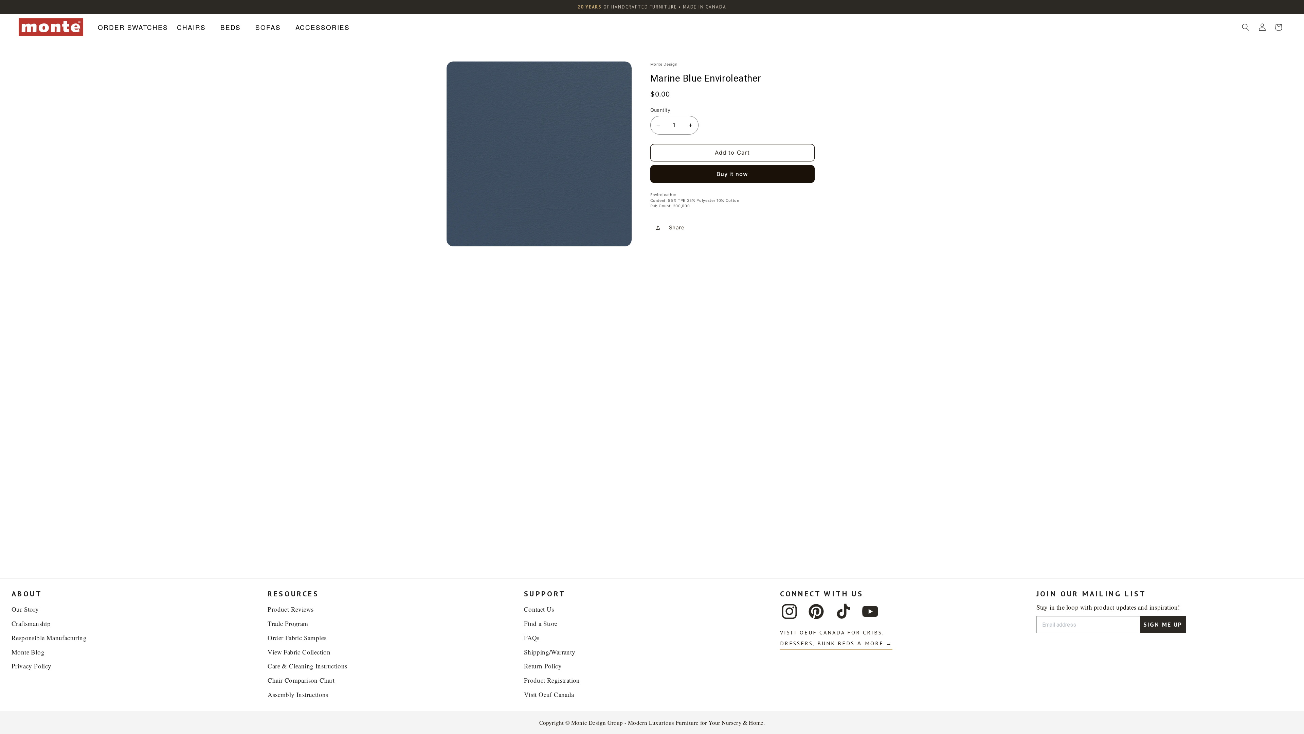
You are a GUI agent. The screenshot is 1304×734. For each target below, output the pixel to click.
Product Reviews (290, 609)
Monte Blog (28, 652)
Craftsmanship (31, 623)
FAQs (532, 637)
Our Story (25, 609)
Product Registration (552, 680)
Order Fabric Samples (297, 637)
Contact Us (539, 609)
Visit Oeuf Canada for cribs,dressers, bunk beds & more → (836, 638)
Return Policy (543, 666)
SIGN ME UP (1162, 624)
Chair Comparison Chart (301, 680)
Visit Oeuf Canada (549, 694)
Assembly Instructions (298, 694)
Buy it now (732, 174)
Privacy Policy (32, 666)
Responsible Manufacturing (49, 637)
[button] (194, 27)
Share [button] (677, 227)
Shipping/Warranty (550, 652)
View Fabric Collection (299, 652)
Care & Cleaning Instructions (307, 666)
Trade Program (288, 623)
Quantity (660, 110)
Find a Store (541, 623)
